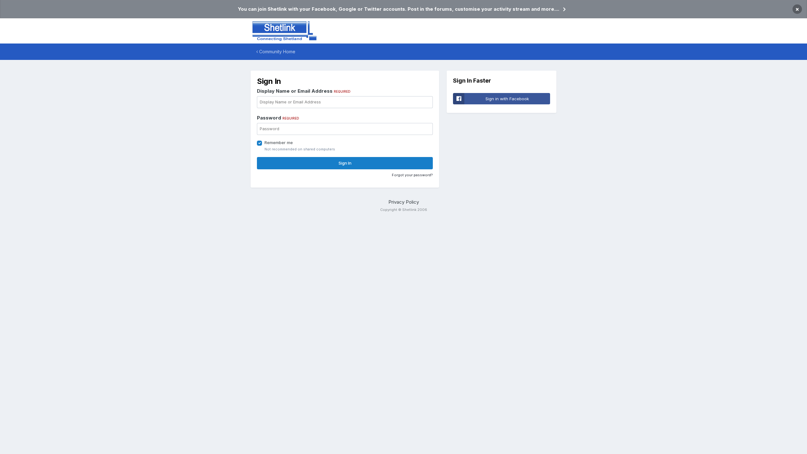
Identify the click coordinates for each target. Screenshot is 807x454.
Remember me (278, 142)
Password (278, 118)
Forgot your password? (412, 175)
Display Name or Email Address (304, 91)
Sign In (345, 163)
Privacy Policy (403, 202)
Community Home (276, 51)
